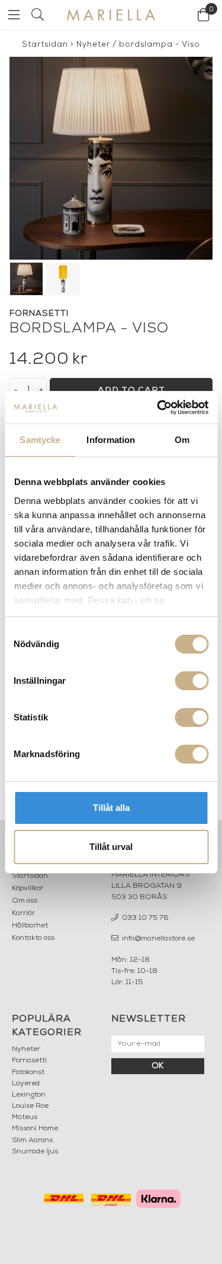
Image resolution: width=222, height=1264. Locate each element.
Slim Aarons (32, 1140)
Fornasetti (29, 1060)
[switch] (191, 680)
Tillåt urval (111, 847)
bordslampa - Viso (159, 45)
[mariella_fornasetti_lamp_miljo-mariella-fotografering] (111, 158)
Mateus (24, 1117)
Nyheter (93, 45)
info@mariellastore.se (157, 938)
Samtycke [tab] (40, 440)
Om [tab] (182, 440)
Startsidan (45, 45)
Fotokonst (28, 1072)
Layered (26, 1083)
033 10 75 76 (144, 918)
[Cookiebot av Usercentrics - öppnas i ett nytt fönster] (158, 407)
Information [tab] (110, 440)
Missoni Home (35, 1128)
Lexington (29, 1094)
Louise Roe (30, 1106)
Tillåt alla (111, 808)
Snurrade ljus (35, 1151)
